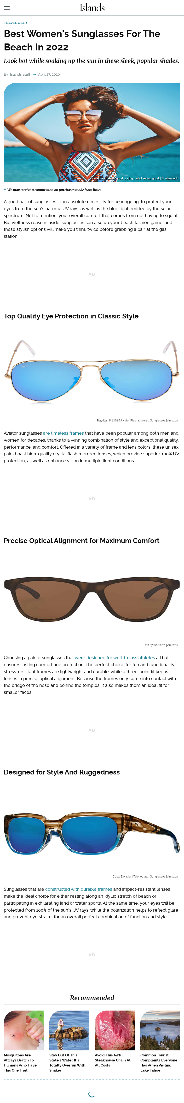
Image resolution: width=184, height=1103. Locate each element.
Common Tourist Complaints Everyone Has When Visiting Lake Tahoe (158, 1063)
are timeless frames (63, 433)
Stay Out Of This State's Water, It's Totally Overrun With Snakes (67, 1063)
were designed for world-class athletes (115, 657)
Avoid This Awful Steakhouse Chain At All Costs (113, 1060)
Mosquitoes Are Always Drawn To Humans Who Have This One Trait (20, 1063)
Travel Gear (15, 23)
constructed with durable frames (78, 889)
